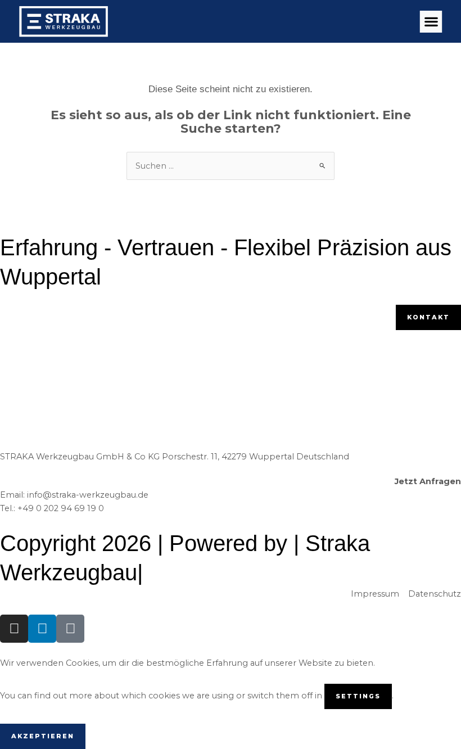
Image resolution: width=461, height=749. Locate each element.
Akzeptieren (42, 736)
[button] (431, 22)
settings (358, 696)
